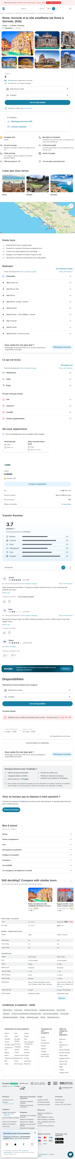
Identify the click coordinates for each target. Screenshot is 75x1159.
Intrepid (43, 1046)
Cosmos (43, 1040)
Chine (6, 1064)
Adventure (62, 1039)
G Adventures (45, 1043)
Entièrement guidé (32, 1017)
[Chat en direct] (70, 1154)
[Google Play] (59, 1142)
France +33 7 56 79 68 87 (63, 1104)
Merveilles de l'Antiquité (10, 1017)
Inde (15, 1033)
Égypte (7, 1052)
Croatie (16, 1052)
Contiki (43, 1037)
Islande (26, 1033)
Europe (7, 1042)
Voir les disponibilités (37, 102)
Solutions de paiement (27, 1119)
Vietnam (17, 1049)
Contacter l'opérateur (19, 127)
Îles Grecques (18, 1064)
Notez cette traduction (66, 271)
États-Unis (27, 1064)
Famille (22, 1017)
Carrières (8, 1103)
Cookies (51, 1154)
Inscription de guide (44, 1102)
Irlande (26, 1036)
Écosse (26, 1049)
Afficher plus (6, 593)
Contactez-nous (60, 1100)
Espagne (27, 1052)
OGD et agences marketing (46, 1119)
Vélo (60, 1042)
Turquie (26, 1055)
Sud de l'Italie (61, 1010)
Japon (16, 1036)
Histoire (43, 1017)
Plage (61, 1067)
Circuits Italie (64, 1014)
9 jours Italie (18, 1010)
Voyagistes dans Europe (46, 1010)
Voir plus (59, 986)
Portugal (26, 1047)
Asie (6, 1036)
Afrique (7, 1033)
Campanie (6, 1014)
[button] (37, 80)
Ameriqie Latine (9, 1044)
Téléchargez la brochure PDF (21, 121)
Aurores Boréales (64, 1050)
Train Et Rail (63, 1064)
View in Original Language (28, 271)
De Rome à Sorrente (30, 1010)
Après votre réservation (9, 1121)
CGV (20, 1150)
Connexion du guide (44, 1104)
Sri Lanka (17, 1044)
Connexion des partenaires (46, 1125)
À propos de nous (7, 1100)
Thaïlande (17, 1047)
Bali (6, 1061)
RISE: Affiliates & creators (45, 1117)
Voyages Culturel (64, 1058)
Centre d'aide (59, 1102)
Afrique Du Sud (9, 1058)
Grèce (16, 1061)
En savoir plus (66, 504)
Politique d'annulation (9, 1124)
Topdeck (43, 1048)
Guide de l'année (43, 1100)
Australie (7, 1039)
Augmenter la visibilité (26, 1122)
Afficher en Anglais (10, 646)
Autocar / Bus (63, 1061)
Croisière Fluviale (64, 1052)
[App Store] (59, 1139)
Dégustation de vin (53, 1017)
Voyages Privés (64, 1072)
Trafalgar (43, 1051)
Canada (26, 1058)
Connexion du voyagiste (27, 1128)
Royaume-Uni (18, 1058)
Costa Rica (27, 1061)
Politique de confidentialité (39, 1154)
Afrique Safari (63, 1055)
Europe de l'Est (19, 1055)
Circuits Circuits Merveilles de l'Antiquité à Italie (26, 1014)
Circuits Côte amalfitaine (50, 1014)
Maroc (7, 1055)
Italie (25, 1039)
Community (5, 1126)
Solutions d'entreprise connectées (26, 1106)
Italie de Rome (7, 1010)
